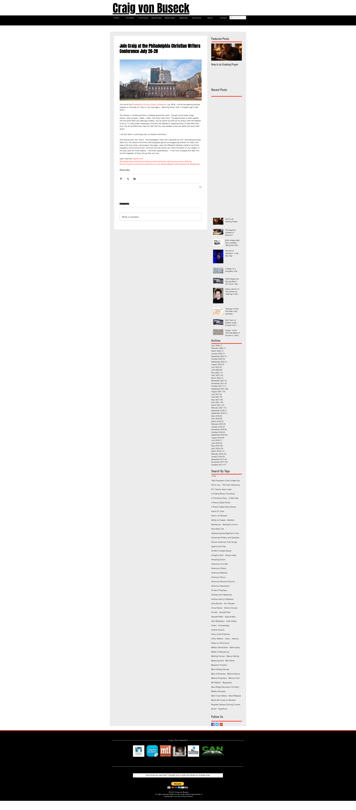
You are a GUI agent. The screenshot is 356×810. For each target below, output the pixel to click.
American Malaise (219, 572)
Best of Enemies (218, 674)
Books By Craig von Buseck (223, 700)
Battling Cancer (218, 656)
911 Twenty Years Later (221, 489)
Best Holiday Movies (220, 669)
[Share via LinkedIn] (134, 178)
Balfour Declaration (219, 647)
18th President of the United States (226, 480)
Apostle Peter (217, 616)
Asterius (235, 638)
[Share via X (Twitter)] (127, 178)
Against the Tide (218, 546)
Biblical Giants (233, 674)
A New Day (233, 498)
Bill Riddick (216, 682)
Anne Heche (216, 608)
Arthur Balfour (217, 638)
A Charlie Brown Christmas (223, 493)
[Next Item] (237, 52)
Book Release (235, 695)
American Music (218, 577)
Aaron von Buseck (219, 515)
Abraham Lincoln (230, 524)
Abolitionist (216, 524)
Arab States (231, 621)
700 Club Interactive (231, 485)
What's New (125, 169)
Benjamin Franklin (219, 665)
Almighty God (217, 555)
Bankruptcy (235, 647)
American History (218, 568)
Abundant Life (217, 529)
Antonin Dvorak (230, 608)
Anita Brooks (216, 603)
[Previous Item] (215, 52)
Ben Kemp (230, 660)
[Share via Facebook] (121, 178)
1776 (213, 476)
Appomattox (230, 616)
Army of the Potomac (220, 634)
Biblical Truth (234, 678)
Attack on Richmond (220, 643)
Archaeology (223, 625)
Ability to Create (218, 520)
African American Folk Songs (224, 542)
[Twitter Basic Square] (217, 724)
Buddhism (222, 709)
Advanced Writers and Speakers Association (226, 537)
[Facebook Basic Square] (212, 724)
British (214, 709)
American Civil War (219, 564)
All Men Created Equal (221, 550)
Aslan (227, 638)
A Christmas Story (219, 498)
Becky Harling (233, 656)
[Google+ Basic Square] (221, 724)
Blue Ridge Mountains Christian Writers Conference (226, 687)
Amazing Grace (218, 559)
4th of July (215, 485)
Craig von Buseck (151, 8)
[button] (177, 785)
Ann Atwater (229, 603)
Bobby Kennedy (218, 691)
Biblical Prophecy (219, 678)
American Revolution (220, 586)
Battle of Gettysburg (220, 652)
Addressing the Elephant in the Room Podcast (226, 533)
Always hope (230, 555)
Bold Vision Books (219, 695)
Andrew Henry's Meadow (222, 599)
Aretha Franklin (218, 630)
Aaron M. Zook (217, 511)
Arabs (214, 625)
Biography (227, 682)
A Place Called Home (220, 502)
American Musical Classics (223, 581)
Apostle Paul (224, 612)
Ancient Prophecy (219, 590)
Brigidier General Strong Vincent (225, 704)
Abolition (231, 520)
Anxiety (214, 612)
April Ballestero (218, 621)
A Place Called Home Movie (223, 507)
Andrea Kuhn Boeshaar (221, 594)
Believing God (217, 660)
